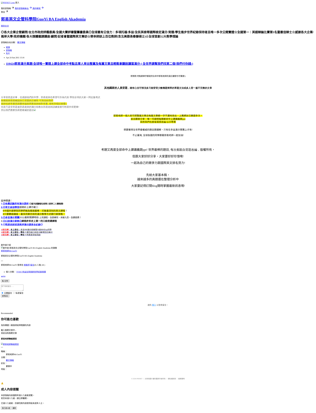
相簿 (8, 47)
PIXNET (139, 379)
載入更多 (5, 281)
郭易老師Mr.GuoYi (9, 251)
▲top (3, 276)
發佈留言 (5, 296)
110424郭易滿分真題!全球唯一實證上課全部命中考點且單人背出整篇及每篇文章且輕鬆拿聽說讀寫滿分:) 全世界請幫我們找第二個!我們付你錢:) (99, 63)
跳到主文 (5, 26)
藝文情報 (21, 42)
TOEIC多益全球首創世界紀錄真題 (31, 272)
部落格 (9, 50)
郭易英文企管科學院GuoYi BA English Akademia (43, 19)
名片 (8, 53)
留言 (32, 265)
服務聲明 (181, 379)
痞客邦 (27, 265)
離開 (14, 408)
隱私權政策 (172, 379)
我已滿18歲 (6, 408)
